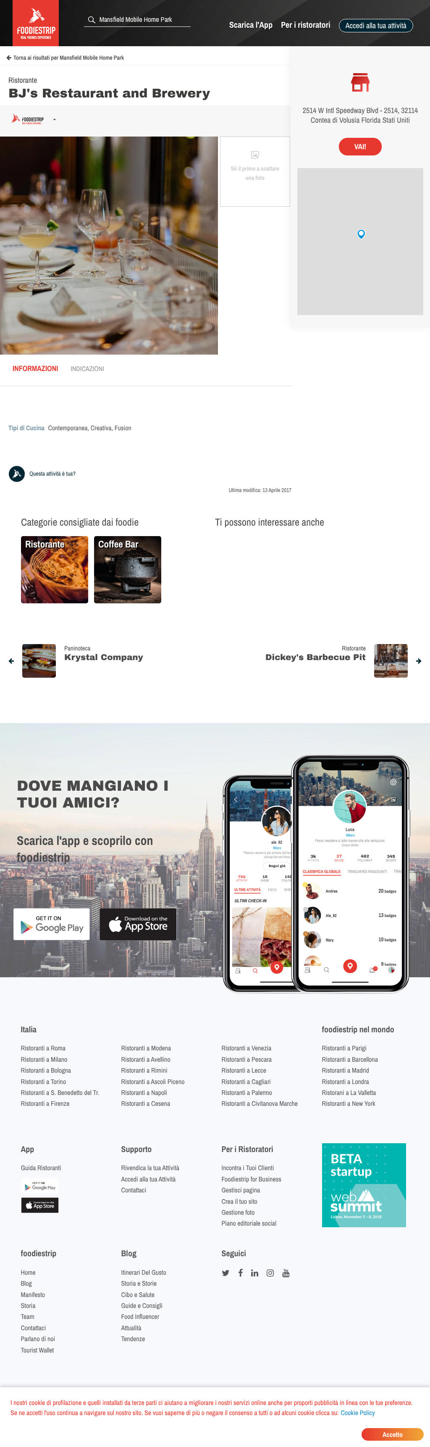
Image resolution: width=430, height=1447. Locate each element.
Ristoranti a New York (348, 1103)
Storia (28, 1305)
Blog (26, 1283)
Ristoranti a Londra (345, 1081)
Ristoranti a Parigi (344, 1047)
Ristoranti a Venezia (247, 1047)
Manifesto (33, 1294)
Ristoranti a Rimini (144, 1070)
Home (28, 1272)
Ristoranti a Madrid (345, 1070)
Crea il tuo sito (239, 1201)
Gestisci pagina (241, 1189)
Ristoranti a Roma (43, 1047)
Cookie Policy (358, 1412)
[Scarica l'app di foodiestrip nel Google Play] (51, 938)
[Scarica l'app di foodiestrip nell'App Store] (138, 939)
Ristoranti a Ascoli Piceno (153, 1081)
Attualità (131, 1327)
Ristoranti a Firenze (45, 1103)
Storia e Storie (139, 1283)
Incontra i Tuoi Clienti (248, 1167)
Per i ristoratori (305, 25)
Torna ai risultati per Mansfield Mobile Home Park (68, 58)
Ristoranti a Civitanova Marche (260, 1103)
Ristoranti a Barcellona (350, 1059)
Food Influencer (140, 1316)
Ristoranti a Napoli (144, 1092)
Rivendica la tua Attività (150, 1167)
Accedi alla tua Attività (148, 1179)
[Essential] (40, 1210)
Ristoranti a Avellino (145, 1059)
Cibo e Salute (138, 1294)
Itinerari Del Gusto (143, 1272)
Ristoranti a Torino (43, 1081)
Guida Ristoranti (41, 1167)
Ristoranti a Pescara (247, 1059)
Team (27, 1316)
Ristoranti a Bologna (46, 1070)
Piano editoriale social (249, 1223)
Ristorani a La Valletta (349, 1092)
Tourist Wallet (37, 1350)
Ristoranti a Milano (44, 1059)
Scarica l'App (251, 25)
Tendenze (133, 1338)
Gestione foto (238, 1212)
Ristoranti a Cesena (145, 1103)
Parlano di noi (38, 1338)
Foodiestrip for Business (251, 1179)
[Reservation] (40, 1191)
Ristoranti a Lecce (244, 1070)
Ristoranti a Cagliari (246, 1081)
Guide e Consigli (142, 1305)
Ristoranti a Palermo (247, 1092)
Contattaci (134, 1189)
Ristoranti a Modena (146, 1047)
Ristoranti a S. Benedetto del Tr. (60, 1092)
